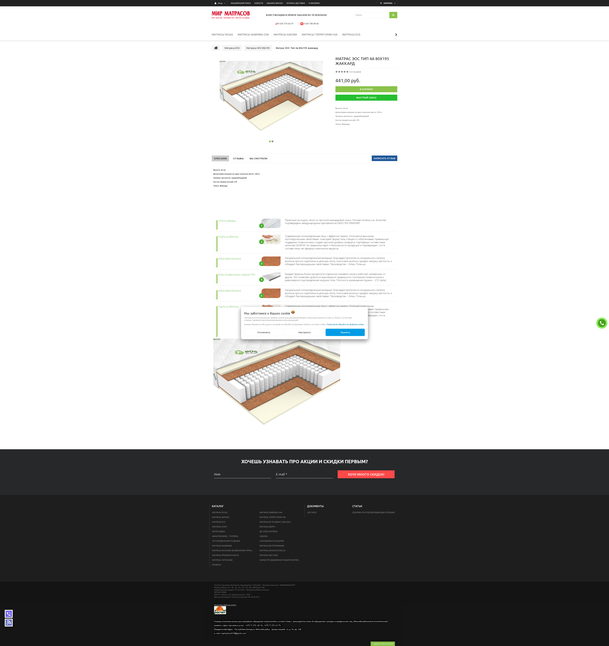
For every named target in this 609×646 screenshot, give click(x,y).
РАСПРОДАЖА (218, 531)
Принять (345, 332)
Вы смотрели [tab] (258, 158)
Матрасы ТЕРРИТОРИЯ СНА (272, 517)
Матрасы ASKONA (220, 517)
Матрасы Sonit (219, 527)
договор (312, 512)
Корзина (388, 3)
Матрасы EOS (218, 522)
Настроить (304, 332)
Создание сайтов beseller (382, 644)
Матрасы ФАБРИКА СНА (270, 512)
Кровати (216, 565)
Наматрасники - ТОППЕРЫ (225, 536)
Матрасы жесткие (268, 555)
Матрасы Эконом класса (272, 550)
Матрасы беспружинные (271, 546)
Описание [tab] (220, 158)
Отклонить (263, 332)
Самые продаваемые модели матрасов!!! (281, 560)
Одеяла (263, 536)
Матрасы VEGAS (219, 512)
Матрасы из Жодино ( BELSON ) (275, 522)
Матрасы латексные (222, 560)
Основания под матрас (271, 541)
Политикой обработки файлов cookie (345, 324)
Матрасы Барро (267, 527)
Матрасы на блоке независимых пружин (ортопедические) (234, 550)
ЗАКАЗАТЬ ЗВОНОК (602, 323)
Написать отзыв (384, 158)
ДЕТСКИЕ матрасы (268, 531)
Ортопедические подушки (226, 541)
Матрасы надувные (222, 546)
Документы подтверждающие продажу (373, 512)
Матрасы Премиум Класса (225, 555)
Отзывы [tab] (238, 158)
